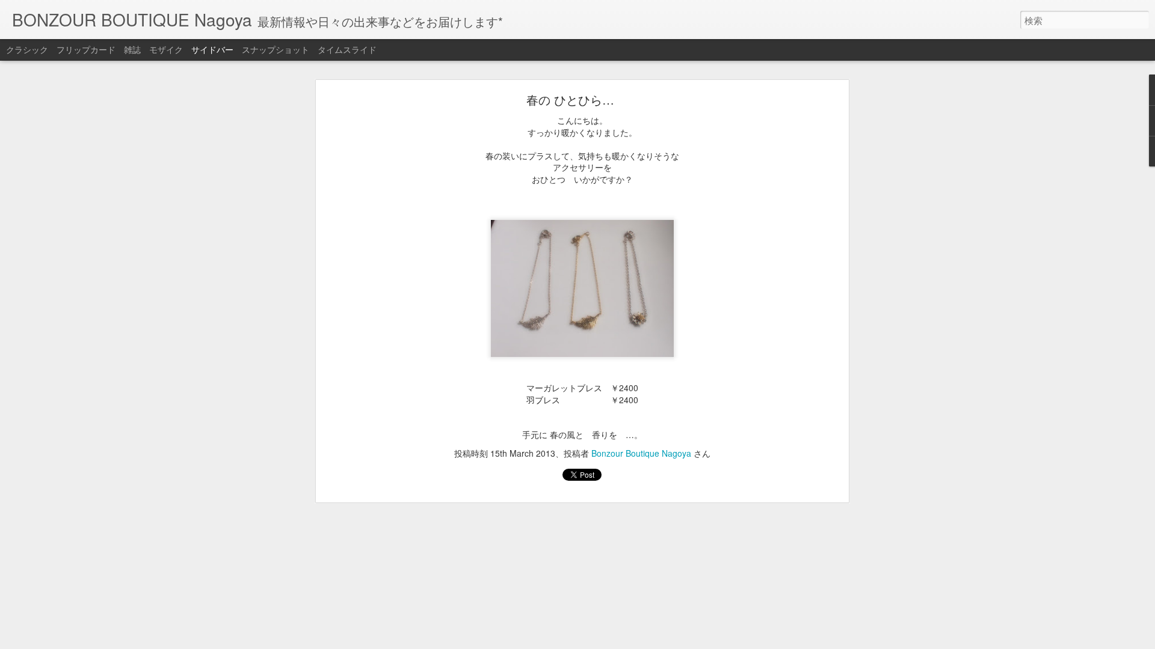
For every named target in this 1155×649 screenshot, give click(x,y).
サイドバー (212, 49)
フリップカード (86, 49)
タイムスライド (347, 49)
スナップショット (275, 49)
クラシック (27, 49)
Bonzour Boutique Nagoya (641, 453)
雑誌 (132, 49)
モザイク (166, 49)
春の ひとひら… (570, 99)
